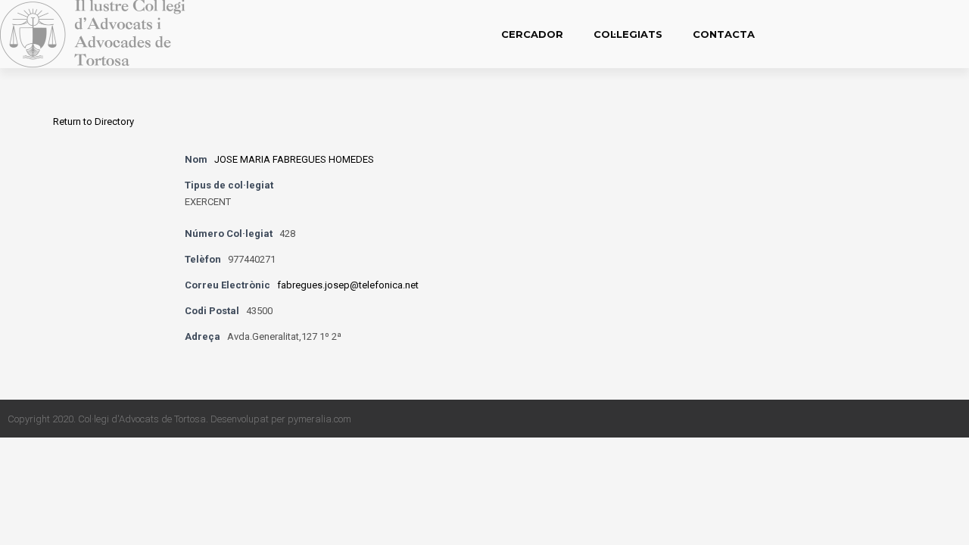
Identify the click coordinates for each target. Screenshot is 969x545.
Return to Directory (93, 121)
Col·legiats (628, 34)
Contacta (724, 34)
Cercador (532, 34)
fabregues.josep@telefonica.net (348, 285)
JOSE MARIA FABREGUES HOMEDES (294, 159)
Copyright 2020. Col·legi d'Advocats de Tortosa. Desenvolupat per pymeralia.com (179, 419)
